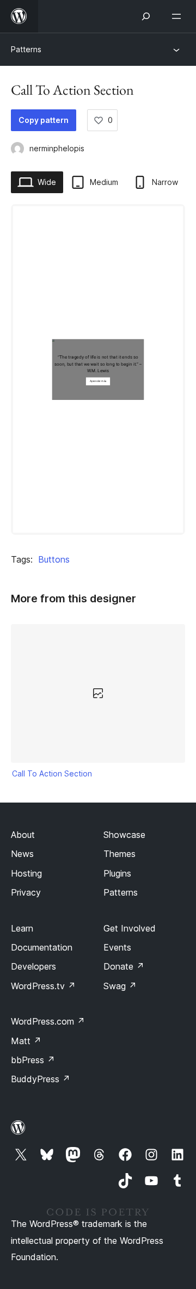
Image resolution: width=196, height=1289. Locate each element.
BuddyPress (40, 1079)
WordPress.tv (43, 985)
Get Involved (129, 928)
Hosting (26, 873)
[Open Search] (146, 16)
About (23, 834)
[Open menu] (178, 16)
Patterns (26, 49)
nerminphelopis (56, 148)
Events (117, 947)
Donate (123, 966)
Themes (119, 853)
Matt (26, 1040)
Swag (120, 985)
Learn (22, 928)
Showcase (124, 834)
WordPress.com (48, 1021)
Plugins (117, 873)
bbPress (33, 1059)
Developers (33, 966)
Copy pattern (44, 120)
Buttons (54, 559)
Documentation (41, 947)
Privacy (26, 892)
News (22, 853)
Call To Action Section (52, 773)
